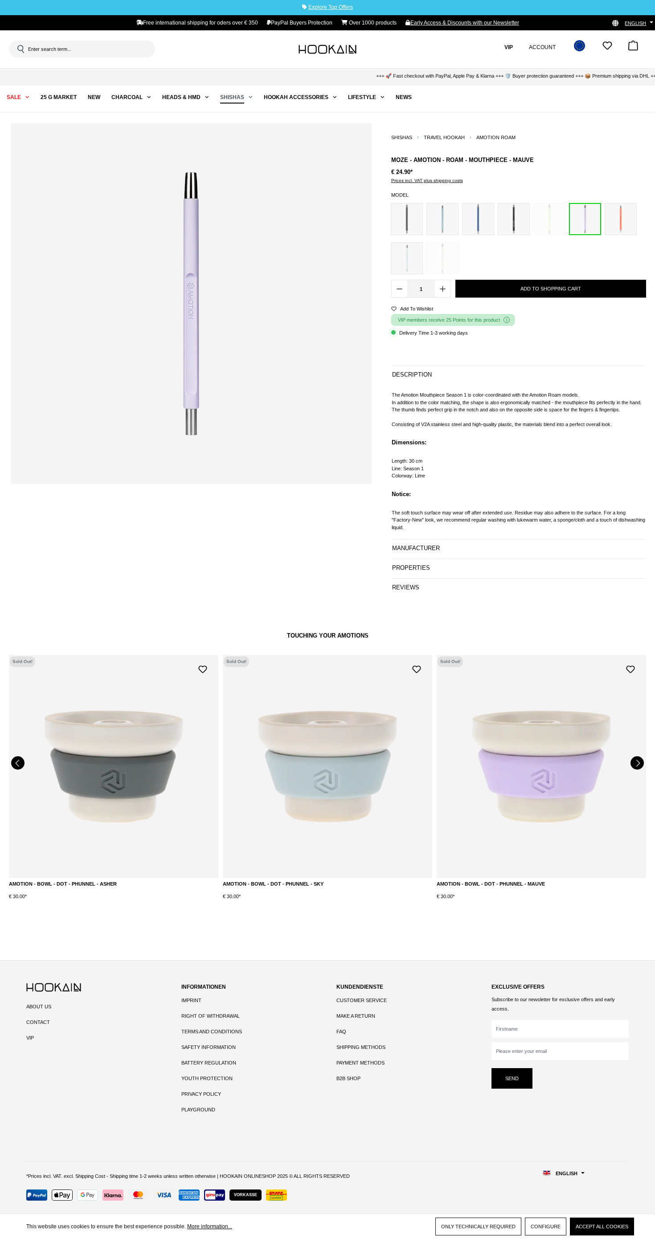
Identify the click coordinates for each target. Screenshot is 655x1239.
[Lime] (549, 219)
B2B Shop (348, 1078)
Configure (546, 1226)
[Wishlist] (607, 48)
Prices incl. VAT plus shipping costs (427, 180)
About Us (38, 1006)
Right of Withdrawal (210, 1016)
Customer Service (361, 1000)
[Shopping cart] (633, 48)
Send (512, 1078)
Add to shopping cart (550, 288)
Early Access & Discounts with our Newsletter (464, 23)
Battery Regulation (208, 1062)
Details (113, 886)
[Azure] (442, 219)
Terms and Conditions (211, 1031)
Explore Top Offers (330, 7)
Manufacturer (416, 548)
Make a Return (355, 1016)
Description (412, 374)
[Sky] (407, 258)
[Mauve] (585, 219)
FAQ (341, 1031)
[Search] (20, 49)
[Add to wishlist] (203, 668)
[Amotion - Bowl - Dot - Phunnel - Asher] (113, 766)
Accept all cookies (602, 1226)
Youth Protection (207, 1078)
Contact (38, 1022)
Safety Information (208, 1047)
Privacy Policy (201, 1094)
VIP (30, 1037)
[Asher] (407, 219)
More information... (209, 1226)
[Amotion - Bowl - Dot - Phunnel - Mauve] (541, 766)
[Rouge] (621, 219)
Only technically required (478, 1226)
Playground (198, 1109)
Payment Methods (360, 1062)
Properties (411, 567)
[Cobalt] (478, 219)
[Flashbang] (514, 219)
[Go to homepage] (327, 49)
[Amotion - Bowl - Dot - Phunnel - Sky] (327, 766)
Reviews (405, 587)
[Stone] (442, 258)
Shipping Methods (360, 1047)
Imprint (191, 1000)
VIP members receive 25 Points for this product (449, 320)
